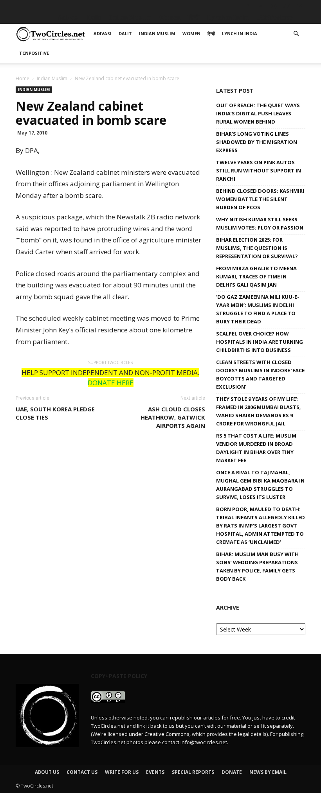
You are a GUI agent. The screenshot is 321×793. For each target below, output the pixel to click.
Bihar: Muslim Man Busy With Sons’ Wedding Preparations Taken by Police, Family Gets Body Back (257, 566)
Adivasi (68, 17)
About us (47, 772)
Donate (232, 772)
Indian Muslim (130, 17)
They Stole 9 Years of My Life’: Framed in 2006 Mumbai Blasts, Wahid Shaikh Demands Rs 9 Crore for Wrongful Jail (258, 411)
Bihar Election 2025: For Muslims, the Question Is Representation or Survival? (257, 248)
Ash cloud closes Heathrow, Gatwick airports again (173, 417)
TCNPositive (274, 17)
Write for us (122, 772)
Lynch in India (228, 17)
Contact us (82, 772)
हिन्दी (194, 17)
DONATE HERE (110, 382)
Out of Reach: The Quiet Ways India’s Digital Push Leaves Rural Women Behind (258, 113)
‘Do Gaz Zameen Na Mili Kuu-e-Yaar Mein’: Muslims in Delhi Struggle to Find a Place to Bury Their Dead (257, 309)
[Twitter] (286, 6)
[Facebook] (248, 6)
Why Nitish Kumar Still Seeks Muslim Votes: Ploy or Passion (259, 223)
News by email (268, 772)
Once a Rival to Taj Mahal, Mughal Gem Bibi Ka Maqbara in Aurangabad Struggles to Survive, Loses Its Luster (260, 485)
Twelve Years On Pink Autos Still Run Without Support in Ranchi (258, 170)
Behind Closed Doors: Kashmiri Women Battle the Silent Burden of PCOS (260, 199)
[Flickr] (261, 6)
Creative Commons (166, 733)
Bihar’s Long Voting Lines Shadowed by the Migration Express (256, 142)
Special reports (193, 772)
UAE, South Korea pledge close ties (55, 413)
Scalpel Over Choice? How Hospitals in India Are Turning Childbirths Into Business (259, 341)
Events (155, 772)
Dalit (94, 17)
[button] (296, 34)
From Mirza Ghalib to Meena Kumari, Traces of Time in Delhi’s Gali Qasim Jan (256, 276)
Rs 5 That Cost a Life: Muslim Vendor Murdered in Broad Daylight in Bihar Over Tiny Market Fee (256, 448)
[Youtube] (299, 6)
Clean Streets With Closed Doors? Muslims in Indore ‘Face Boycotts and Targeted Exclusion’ (260, 374)
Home (22, 78)
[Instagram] (274, 6)
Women (169, 17)
